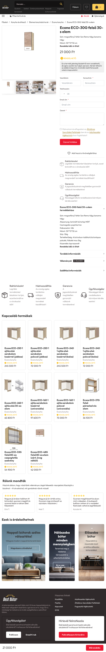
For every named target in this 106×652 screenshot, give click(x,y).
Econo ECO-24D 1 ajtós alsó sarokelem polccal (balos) (91, 352)
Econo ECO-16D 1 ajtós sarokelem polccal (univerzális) (66, 404)
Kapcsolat (59, 606)
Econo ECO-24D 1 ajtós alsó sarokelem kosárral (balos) (65, 352)
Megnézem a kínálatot (21, 548)
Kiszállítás (59, 599)
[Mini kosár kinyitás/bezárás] (98, 7)
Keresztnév (87, 78)
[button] (52, 29)
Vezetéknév (64, 78)
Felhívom (13, 635)
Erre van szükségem (60, 566)
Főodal (5, 22)
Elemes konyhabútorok (38, 22)
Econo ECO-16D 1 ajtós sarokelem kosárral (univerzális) (39, 404)
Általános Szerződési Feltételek (87, 603)
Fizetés (58, 603)
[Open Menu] (3, 16)
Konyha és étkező (18, 22)
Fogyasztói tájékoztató (84, 606)
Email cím (63, 100)
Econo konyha (58, 22)
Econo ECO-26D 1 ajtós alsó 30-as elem (14, 405)
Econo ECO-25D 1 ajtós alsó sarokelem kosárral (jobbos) (14, 352)
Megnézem (90, 557)
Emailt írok (31, 635)
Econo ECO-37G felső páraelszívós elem (91, 404)
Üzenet (62, 110)
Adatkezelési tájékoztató (85, 599)
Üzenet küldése (70, 142)
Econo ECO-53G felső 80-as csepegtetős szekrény (13, 456)
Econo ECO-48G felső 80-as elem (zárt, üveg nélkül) (39, 456)
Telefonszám (64, 89)
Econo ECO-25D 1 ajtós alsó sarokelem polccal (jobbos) (40, 352)
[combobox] (62, 94)
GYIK (57, 610)
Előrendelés (94, 648)
